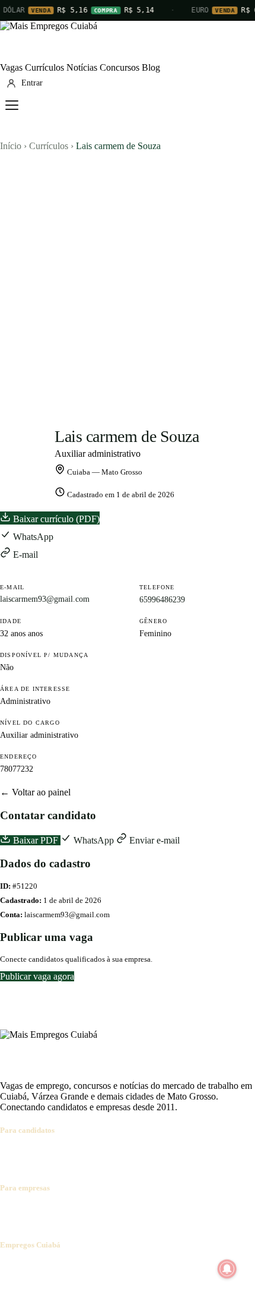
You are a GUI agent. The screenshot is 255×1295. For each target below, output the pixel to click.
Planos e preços (164, 1211)
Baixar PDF (35, 840)
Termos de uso (117, 1268)
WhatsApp (32, 537)
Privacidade (168, 1268)
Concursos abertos (147, 1154)
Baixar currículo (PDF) (55, 519)
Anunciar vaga (27, 1211)
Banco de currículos (95, 1211)
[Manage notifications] (227, 1268)
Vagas (11, 67)
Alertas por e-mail (216, 1154)
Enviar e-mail (153, 840)
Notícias (81, 67)
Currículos (44, 67)
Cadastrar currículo (74, 1154)
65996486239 (162, 599)
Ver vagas (18, 1154)
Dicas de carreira (31, 1165)
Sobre (11, 1268)
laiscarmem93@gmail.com (45, 599)
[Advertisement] (127, 285)
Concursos (119, 67)
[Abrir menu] (12, 105)
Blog (151, 67)
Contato (72, 1268)
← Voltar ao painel (35, 792)
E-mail (24, 554)
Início (10, 146)
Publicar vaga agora (37, 976)
